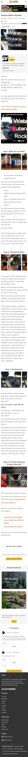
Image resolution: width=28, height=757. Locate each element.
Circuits (4, 696)
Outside (10, 18)
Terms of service (19, 746)
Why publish (5, 720)
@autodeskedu (8, 740)
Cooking (4, 705)
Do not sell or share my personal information (15, 751)
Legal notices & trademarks (10, 754)
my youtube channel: (18, 499)
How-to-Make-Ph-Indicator (13, 526)
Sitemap (4, 727)
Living (3, 708)
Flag (5, 643)
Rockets (16, 18)
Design (4, 701)
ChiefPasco (9, 632)
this (8, 211)
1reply (4, 666)
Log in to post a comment (14, 671)
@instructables (8, 737)
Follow (12, 60)
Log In (14, 621)
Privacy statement (8, 749)
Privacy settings (18, 749)
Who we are (5, 729)
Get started (5, 722)
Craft (3, 703)
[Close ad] (26, 6)
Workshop (4, 698)
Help (3, 724)
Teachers (4, 712)
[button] (2, 2)
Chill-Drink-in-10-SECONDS (13, 517)
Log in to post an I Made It (14, 559)
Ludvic (4, 18)
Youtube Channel (9, 71)
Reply (14, 646)
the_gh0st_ (9, 652)
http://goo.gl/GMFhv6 (8, 502)
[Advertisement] (14, 8)
